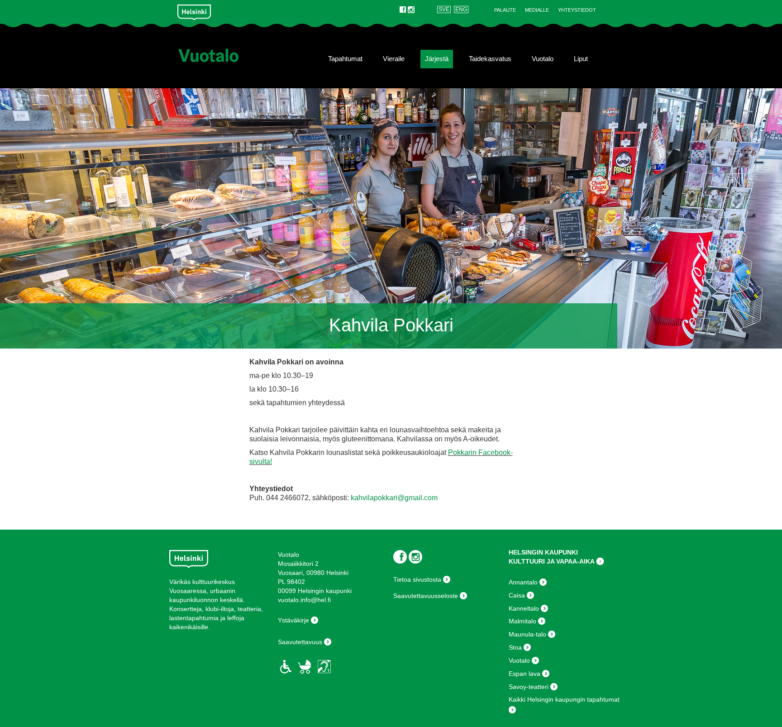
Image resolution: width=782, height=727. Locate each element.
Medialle (537, 10)
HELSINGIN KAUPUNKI (543, 552)
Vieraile (394, 58)
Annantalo (523, 582)
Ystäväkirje (293, 620)
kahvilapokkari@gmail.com (394, 498)
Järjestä (436, 58)
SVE (444, 9)
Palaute (505, 10)
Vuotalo (542, 58)
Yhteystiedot (577, 10)
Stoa (515, 647)
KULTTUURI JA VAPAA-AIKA (552, 561)
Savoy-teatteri (528, 686)
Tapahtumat (345, 58)
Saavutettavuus (300, 642)
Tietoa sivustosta (417, 579)
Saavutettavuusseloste (425, 595)
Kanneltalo (524, 608)
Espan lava (524, 673)
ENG (461, 9)
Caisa (517, 595)
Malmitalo (522, 621)
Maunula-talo (527, 634)
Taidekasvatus (490, 58)
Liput (581, 58)
